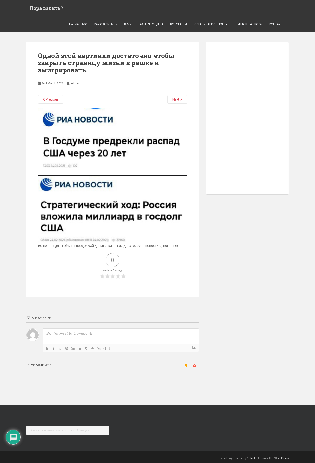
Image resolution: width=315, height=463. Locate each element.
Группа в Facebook (248, 24)
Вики (128, 24)
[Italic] (54, 348)
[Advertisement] (247, 118)
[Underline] (60, 348)
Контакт (275, 24)
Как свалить (103, 24)
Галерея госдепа (151, 24)
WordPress (281, 458)
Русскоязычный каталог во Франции (59, 430)
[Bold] (47, 348)
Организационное (208, 24)
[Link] (99, 348)
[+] (111, 348)
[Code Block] (92, 348)
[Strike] (66, 348)
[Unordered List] (79, 348)
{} (105, 348)
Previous (52, 99)
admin (74, 83)
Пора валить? (46, 8)
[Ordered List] (73, 348)
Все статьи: (178, 24)
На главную (78, 24)
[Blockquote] (86, 348)
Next (176, 99)
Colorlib (252, 458)
